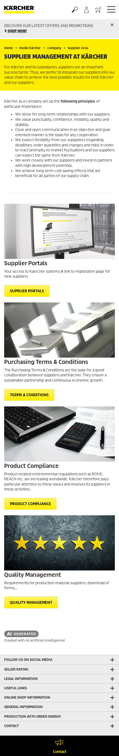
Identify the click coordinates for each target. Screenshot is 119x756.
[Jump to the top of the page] (105, 745)
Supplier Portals (27, 291)
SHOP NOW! (17, 31)
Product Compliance (30, 504)
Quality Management (31, 602)
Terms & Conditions (29, 395)
